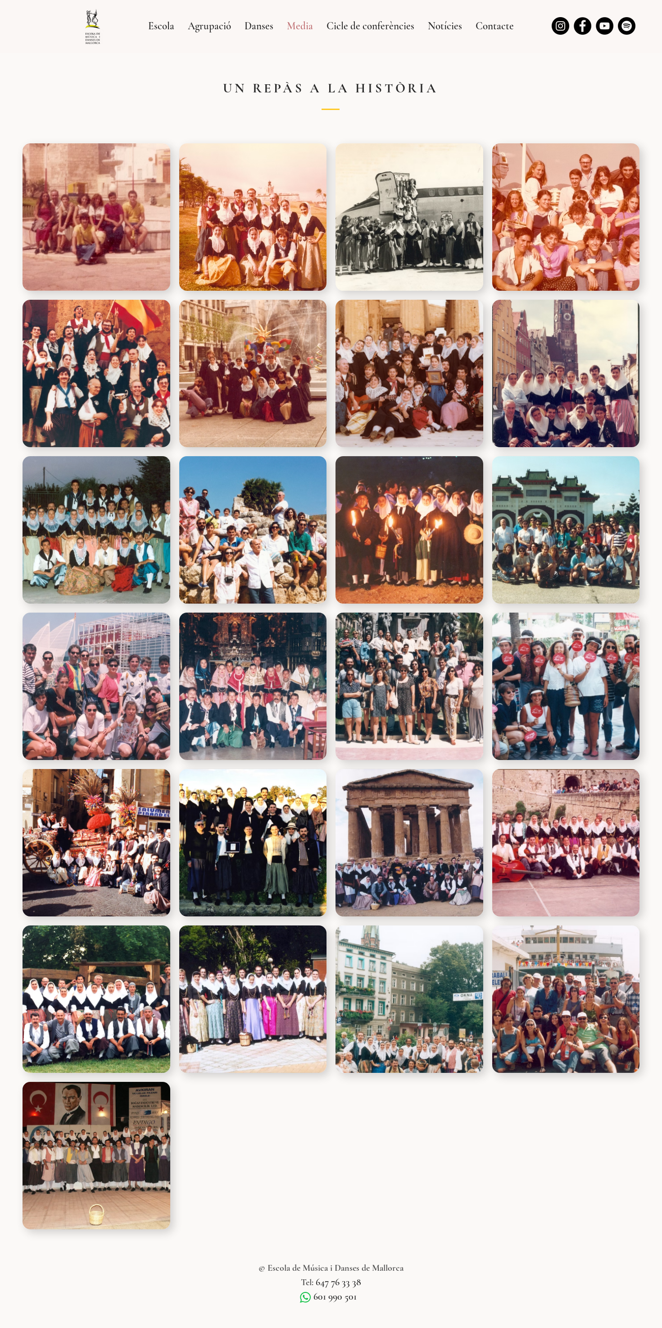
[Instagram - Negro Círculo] (560, 26)
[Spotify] (626, 26)
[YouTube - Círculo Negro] (604, 26)
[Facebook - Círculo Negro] (582, 26)
